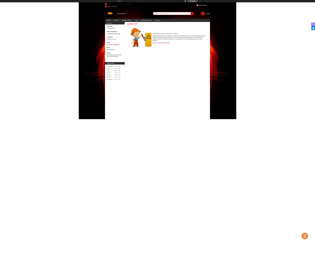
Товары (116, 20)
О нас (136, 20)
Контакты (157, 20)
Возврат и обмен (126, 20)
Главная (109, 20)
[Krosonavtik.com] (110, 13)
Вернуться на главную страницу (161, 42)
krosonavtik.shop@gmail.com (114, 44)
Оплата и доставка (146, 20)
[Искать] (192, 13)
